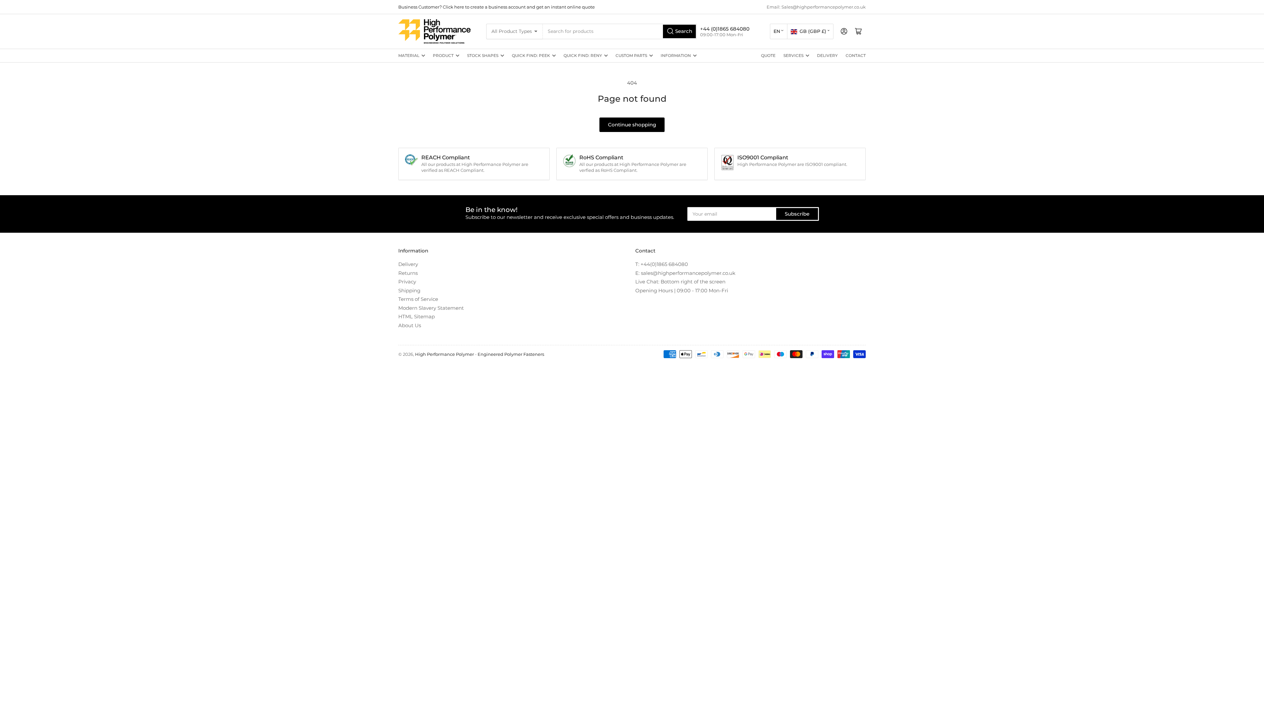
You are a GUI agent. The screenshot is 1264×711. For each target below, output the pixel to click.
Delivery (827, 55)
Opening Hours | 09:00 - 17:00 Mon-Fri (681, 290)
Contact (856, 55)
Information (676, 55)
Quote (768, 55)
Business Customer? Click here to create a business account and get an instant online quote (496, 7)
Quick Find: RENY (583, 55)
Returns (408, 273)
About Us (409, 325)
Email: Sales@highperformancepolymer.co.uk (816, 7)
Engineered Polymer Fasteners (511, 354)
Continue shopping (632, 124)
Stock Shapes (482, 55)
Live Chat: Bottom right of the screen (680, 281)
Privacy (407, 281)
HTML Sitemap (416, 316)
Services (793, 55)
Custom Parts (631, 55)
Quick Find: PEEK (531, 55)
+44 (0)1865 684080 (725, 29)
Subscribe (797, 214)
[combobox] (620, 31)
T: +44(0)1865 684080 (661, 264)
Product (443, 55)
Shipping (409, 290)
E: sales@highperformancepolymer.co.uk (685, 273)
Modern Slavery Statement (431, 308)
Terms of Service (418, 299)
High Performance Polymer (444, 354)
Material (408, 55)
